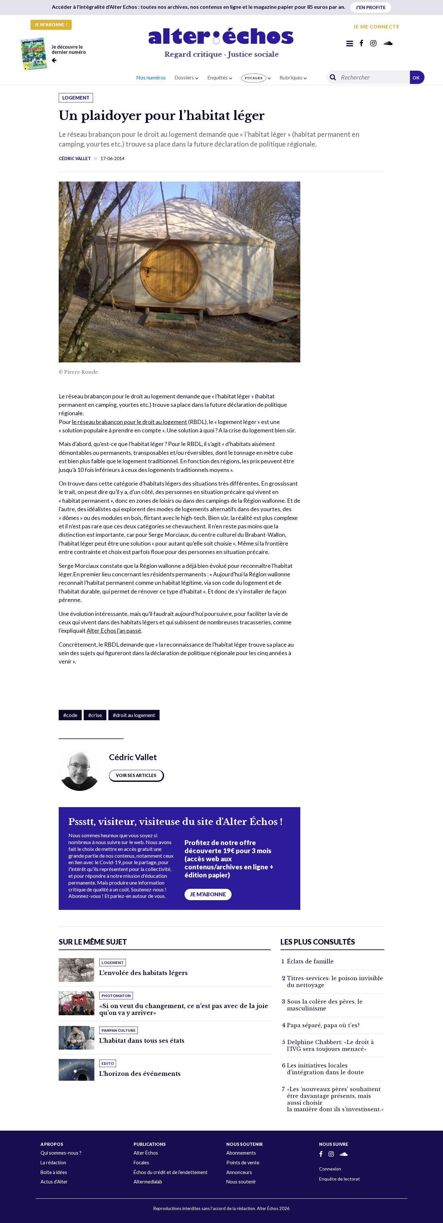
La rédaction (53, 1162)
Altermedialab (148, 1181)
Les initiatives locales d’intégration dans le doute (325, 1069)
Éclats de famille (310, 961)
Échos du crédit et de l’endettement (171, 1172)
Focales (141, 1162)
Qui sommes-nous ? (61, 1153)
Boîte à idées (54, 1172)
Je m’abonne (208, 894)
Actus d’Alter (54, 1181)
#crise (95, 715)
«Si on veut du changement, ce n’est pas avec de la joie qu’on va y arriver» (183, 1010)
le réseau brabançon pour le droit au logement (129, 421)
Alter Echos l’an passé (114, 630)
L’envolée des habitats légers (143, 973)
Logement (76, 97)
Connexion (330, 1168)
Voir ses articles (136, 775)
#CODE (70, 715)
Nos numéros (151, 77)
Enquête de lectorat (339, 1179)
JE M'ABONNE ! (51, 24)
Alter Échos (146, 1153)
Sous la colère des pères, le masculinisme (325, 1005)
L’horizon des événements (140, 1073)
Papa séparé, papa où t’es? (323, 1025)
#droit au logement (134, 715)
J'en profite (371, 7)
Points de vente (242, 1162)
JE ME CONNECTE (376, 26)
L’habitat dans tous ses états (142, 1040)
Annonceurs (239, 1172)
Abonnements (241, 1153)
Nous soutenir (241, 1181)
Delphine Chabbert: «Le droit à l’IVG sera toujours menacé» (330, 1045)
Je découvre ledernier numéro (69, 49)
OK (416, 77)
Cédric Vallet (75, 158)
